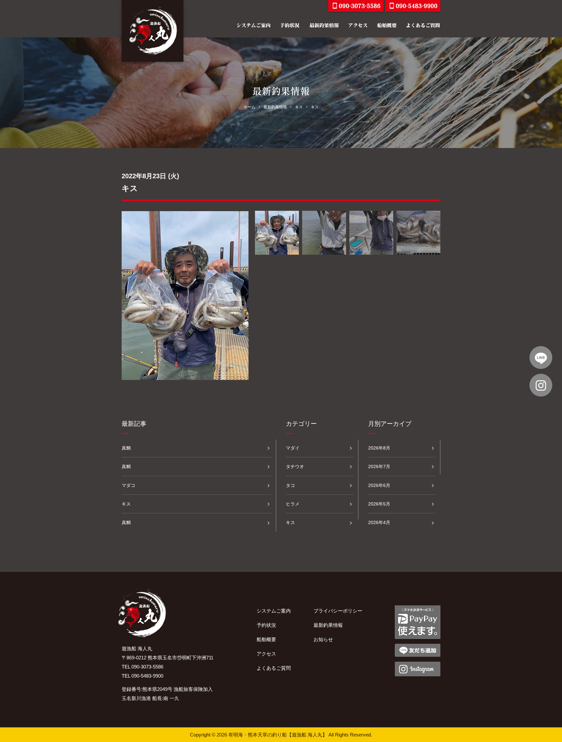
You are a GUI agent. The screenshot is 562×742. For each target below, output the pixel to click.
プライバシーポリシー (338, 611)
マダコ (128, 485)
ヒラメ (293, 503)
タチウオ (295, 466)
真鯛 (126, 448)
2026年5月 (379, 503)
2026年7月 (379, 466)
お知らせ (323, 639)
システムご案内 (274, 611)
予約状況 (266, 625)
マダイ (293, 448)
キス (126, 503)
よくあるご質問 (274, 668)
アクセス (266, 653)
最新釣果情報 (328, 625)
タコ (290, 485)
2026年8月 (379, 448)
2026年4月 (379, 522)
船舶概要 (266, 639)
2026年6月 (379, 485)
